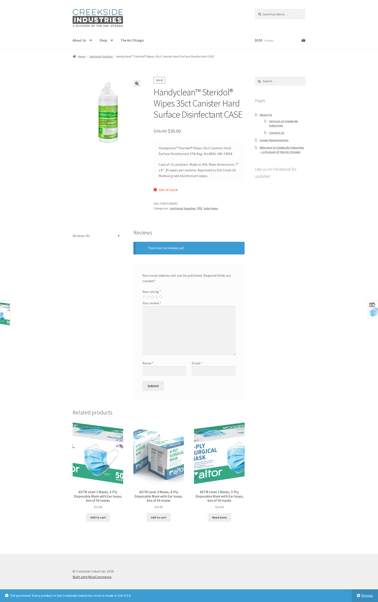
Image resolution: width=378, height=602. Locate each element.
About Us (79, 40)
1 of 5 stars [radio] (144, 297)
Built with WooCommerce (92, 577)
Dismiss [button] (367, 595)
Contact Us (276, 133)
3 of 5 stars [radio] (152, 297)
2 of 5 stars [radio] (148, 297)
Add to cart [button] (98, 517)
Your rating (151, 291)
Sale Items (211, 208)
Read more (219, 517)
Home (82, 56)
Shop (103, 40)
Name (148, 363)
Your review (151, 303)
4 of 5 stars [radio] (156, 297)
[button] (136, 83)
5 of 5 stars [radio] (161, 297)
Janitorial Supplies (101, 56)
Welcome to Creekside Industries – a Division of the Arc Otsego (282, 150)
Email (197, 363)
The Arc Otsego (132, 40)
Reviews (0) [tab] (81, 235)
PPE (199, 208)
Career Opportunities (274, 140)
